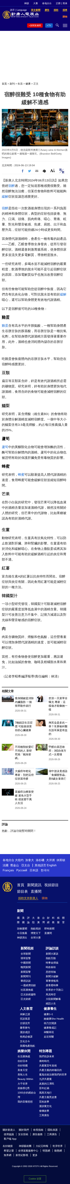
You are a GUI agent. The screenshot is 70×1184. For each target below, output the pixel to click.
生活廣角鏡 (24, 1056)
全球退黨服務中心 (28, 1150)
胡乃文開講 (50, 1023)
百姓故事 (44, 1101)
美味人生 (23, 1074)
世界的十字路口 (54, 989)
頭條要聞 (22, 928)
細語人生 (51, 1003)
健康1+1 (48, 1014)
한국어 (45, 870)
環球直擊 (26, 958)
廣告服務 (37, 1134)
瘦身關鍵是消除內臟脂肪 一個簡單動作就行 (24, 702)
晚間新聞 (26, 967)
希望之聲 (9, 1150)
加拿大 (29, 860)
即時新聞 (49, 928)
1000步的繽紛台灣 (27, 1095)
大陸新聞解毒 (53, 998)
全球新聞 (26, 953)
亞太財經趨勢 (28, 994)
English (52, 865)
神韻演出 (22, 937)
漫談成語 (25, 1032)
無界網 (7, 1155)
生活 (20, 83)
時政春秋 (51, 967)
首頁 (4, 83)
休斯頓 (61, 860)
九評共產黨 (45, 1079)
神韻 (26, 3)
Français (8, 870)
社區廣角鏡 (27, 989)
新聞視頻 (27, 948)
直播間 (36, 891)
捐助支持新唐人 (28, 898)
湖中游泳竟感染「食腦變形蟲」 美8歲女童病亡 (58, 775)
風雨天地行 (45, 1092)
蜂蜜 (6, 466)
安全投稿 (23, 1134)
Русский (21, 870)
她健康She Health (54, 1018)
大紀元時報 (42, 1146)
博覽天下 (36, 933)
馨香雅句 (25, 1027)
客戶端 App (10, 1138)
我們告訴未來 (46, 1056)
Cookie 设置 (35, 1178)
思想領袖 (51, 971)
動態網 (58, 1150)
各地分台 (47, 3)
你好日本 (23, 1061)
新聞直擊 (26, 971)
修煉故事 (44, 1110)
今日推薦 (22, 933)
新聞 (20, 911)
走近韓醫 (49, 1036)
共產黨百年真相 (48, 1065)
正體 (58, 3)
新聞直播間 (35, 25)
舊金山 (14, 865)
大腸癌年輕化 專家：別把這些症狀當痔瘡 (24, 775)
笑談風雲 (25, 1018)
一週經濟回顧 (28, 985)
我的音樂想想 (25, 1101)
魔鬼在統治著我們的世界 (53, 1074)
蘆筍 (6, 438)
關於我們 (24, 1129)
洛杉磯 (40, 860)
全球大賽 (36, 937)
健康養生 (50, 1008)
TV (49, 25)
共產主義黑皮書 (48, 1097)
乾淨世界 (58, 1146)
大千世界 (23, 1083)
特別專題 (45, 1051)
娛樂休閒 (24, 1051)
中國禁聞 (26, 962)
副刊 (12, 83)
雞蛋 (6, 317)
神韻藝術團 (25, 1146)
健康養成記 (50, 1027)
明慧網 (46, 1150)
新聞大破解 (52, 976)
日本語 (34, 870)
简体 (65, 3)
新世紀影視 (22, 1155)
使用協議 (9, 1134)
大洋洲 (50, 860)
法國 (5, 865)
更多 (35, 1155)
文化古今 (25, 1041)
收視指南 (38, 1129)
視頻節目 (51, 885)
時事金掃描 (52, 962)
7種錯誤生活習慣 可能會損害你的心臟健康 (23, 726)
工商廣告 (44, 1115)
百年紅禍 (44, 1088)
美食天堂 (23, 1070)
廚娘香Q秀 (24, 1088)
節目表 (22, 891)
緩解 (5, 196)
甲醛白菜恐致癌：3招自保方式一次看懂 (57, 750)
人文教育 (26, 1008)
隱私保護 (53, 1129)
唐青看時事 (52, 985)
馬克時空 (51, 994)
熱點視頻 (36, 928)
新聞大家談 (52, 953)
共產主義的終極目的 (50, 1070)
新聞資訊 (34, 885)
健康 (28, 83)
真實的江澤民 (46, 1083)
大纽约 (19, 860)
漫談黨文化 (45, 1106)
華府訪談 (26, 980)
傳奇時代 (44, 1061)
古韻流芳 (25, 1023)
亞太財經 (26, 998)
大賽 (35, 3)
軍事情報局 (52, 980)
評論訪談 (52, 948)
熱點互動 (51, 958)
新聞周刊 (26, 976)
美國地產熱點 (27, 1045)
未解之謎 (25, 1014)
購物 (45, 898)
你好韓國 (23, 1065)
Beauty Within (25, 1079)
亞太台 (25, 865)
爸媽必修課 (26, 1036)
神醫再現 (49, 1032)
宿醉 (11, 186)
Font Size (52, 170)
